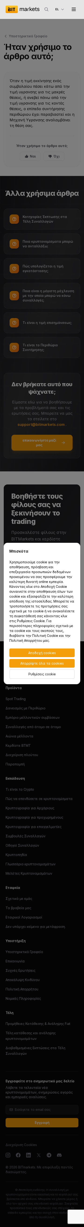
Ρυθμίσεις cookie (42, 674)
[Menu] (73, 9)
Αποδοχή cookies (42, 653)
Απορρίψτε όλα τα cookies (42, 663)
